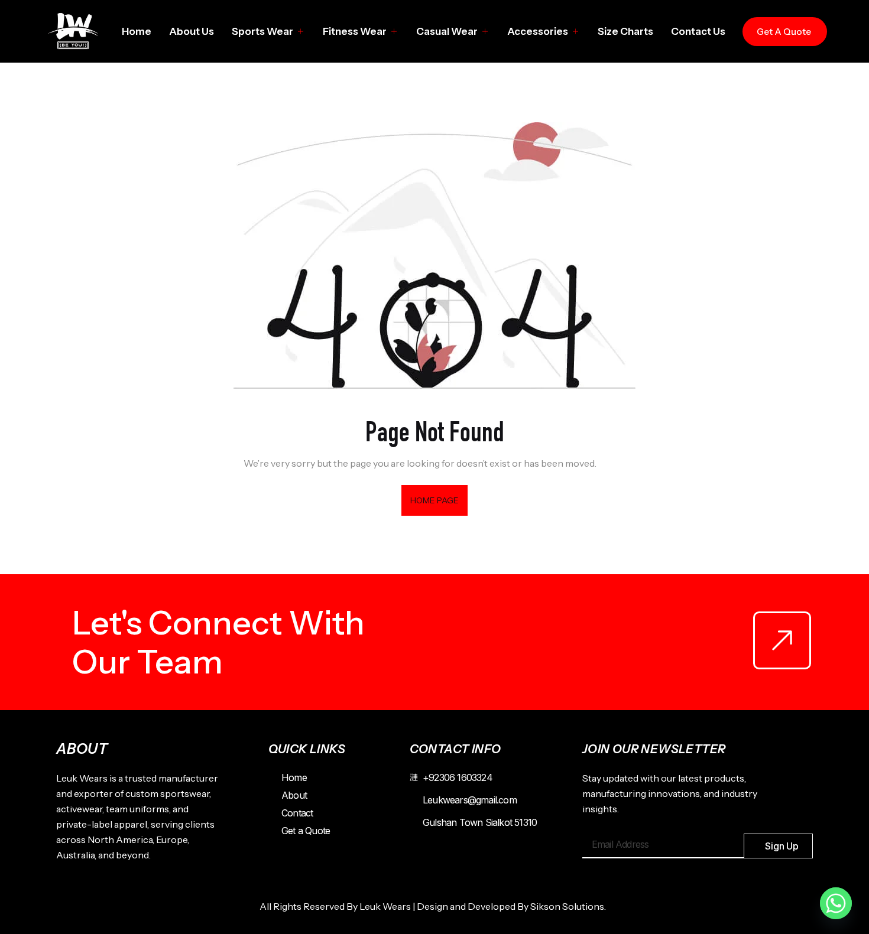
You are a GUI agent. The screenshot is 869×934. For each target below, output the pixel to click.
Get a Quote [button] (784, 31)
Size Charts (625, 31)
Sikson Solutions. (569, 906)
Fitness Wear (355, 31)
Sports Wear (262, 31)
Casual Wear (447, 31)
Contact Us (698, 31)
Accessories (537, 31)
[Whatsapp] (836, 903)
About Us (191, 31)
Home (136, 31)
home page (434, 500)
